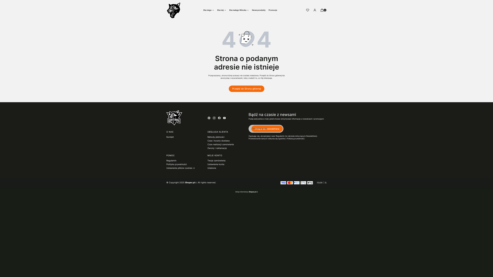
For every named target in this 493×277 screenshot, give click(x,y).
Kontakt (170, 137)
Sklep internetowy (245, 192)
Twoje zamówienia (216, 160)
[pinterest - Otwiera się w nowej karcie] (209, 118)
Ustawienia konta (215, 164)
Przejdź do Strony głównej (246, 88)
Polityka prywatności (176, 164)
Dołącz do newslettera (267, 128)
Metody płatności (215, 137)
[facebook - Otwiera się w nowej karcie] (219, 118)
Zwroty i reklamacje (217, 148)
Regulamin (171, 160)
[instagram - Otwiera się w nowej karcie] (214, 118)
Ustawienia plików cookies (179, 168)
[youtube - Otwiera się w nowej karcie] (224, 118)
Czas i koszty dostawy (218, 140)
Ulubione (211, 168)
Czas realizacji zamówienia (220, 144)
